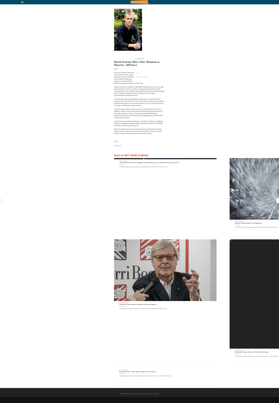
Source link (117, 145)
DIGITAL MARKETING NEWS (135, 393)
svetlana (122, 164)
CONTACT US (156, 393)
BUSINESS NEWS (124, 393)
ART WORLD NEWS (147, 393)
